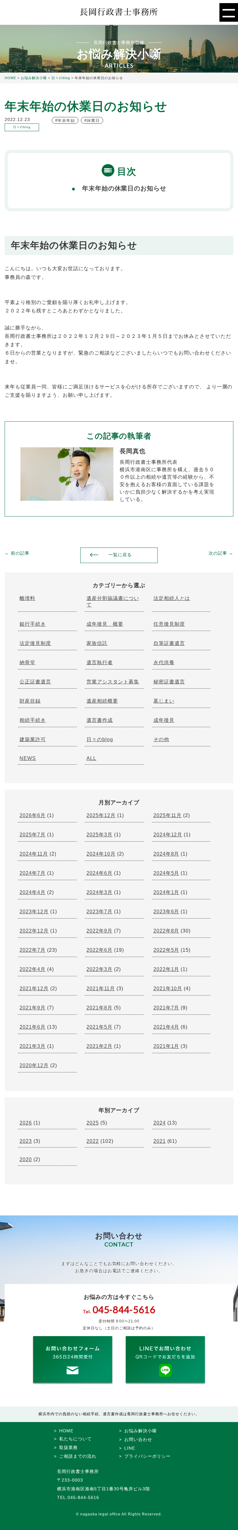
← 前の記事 (17, 553)
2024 (159, 1122)
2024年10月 (101, 854)
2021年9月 (33, 1007)
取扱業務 (68, 1447)
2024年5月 (166, 873)
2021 (159, 1141)
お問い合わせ (138, 1439)
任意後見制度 (169, 624)
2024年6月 (99, 873)
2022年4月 (33, 969)
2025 (92, 1122)
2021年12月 (34, 988)
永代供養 (163, 662)
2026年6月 (33, 815)
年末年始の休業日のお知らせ (124, 188)
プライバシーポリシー (147, 1456)
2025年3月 (99, 834)
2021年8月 (99, 1007)
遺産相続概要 (102, 701)
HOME (66, 1430)
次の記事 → (221, 553)
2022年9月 (99, 930)
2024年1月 (166, 892)
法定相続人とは (171, 598)
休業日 (93, 120)
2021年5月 (99, 1027)
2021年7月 (166, 1007)
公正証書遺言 (35, 681)
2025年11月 (167, 815)
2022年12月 (34, 930)
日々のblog (99, 739)
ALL (91, 758)
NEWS (28, 758)
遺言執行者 (99, 662)
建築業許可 (33, 739)
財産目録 (30, 701)
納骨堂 (27, 662)
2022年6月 (99, 950)
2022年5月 (166, 950)
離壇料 (27, 598)
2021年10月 (168, 988)
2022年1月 (166, 969)
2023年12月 (34, 911)
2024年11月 (34, 854)
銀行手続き (33, 624)
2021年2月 (99, 1046)
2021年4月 (166, 1027)
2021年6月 (33, 1027)
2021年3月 (33, 1046)
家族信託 (97, 643)
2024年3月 (99, 892)
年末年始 (66, 120)
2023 (26, 1141)
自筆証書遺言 (169, 643)
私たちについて (75, 1438)
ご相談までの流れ (77, 1456)
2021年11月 (100, 988)
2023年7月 (99, 911)
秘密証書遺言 (169, 681)
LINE (129, 1448)
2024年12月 (168, 834)
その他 (161, 739)
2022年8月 (166, 930)
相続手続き (33, 720)
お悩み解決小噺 (140, 1430)
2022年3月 (99, 969)
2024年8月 (166, 854)
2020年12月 (34, 1065)
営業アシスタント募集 (112, 681)
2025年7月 (33, 834)
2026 (26, 1122)
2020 (26, 1159)
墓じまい (163, 701)
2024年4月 (33, 892)
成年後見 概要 (104, 624)
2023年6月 (166, 911)
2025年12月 (101, 815)
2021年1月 (166, 1046)
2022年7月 (33, 950)
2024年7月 (33, 873)
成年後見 (163, 720)
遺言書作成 (99, 720)
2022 (92, 1141)
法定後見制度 (35, 643)
